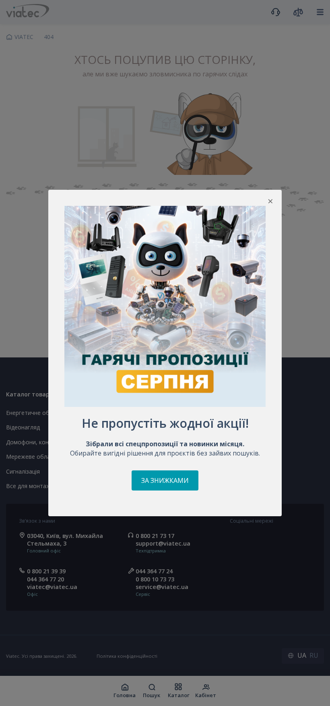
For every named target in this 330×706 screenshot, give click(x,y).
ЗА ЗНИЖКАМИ (165, 480)
